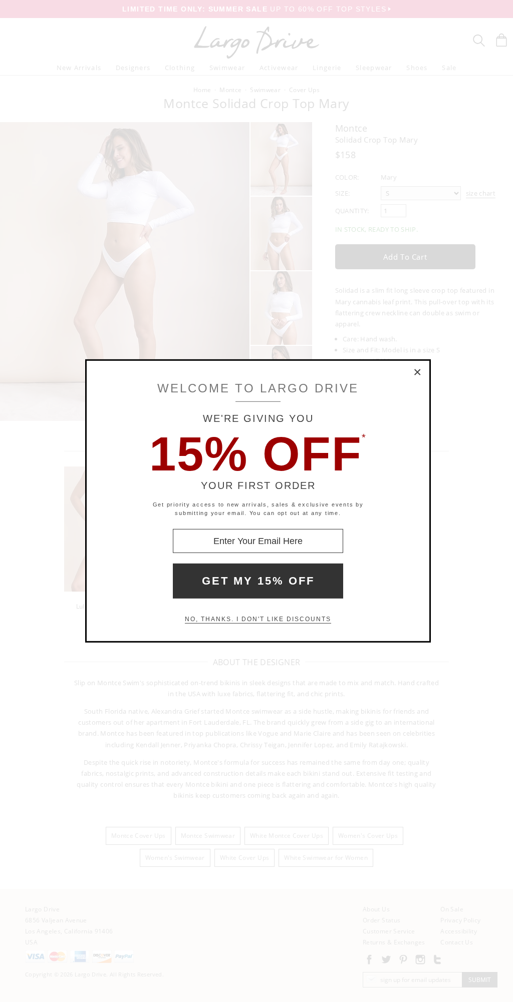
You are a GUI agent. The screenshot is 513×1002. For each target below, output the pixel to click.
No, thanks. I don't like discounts (258, 619)
